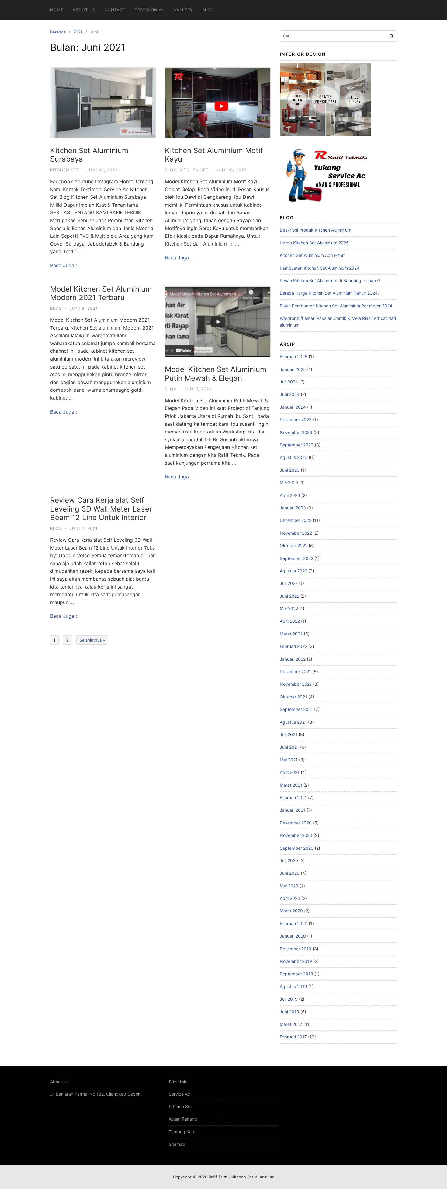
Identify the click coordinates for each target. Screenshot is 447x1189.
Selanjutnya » (92, 640)
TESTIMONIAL (149, 9)
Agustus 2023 (293, 457)
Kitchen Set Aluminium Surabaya (89, 155)
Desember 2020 (296, 822)
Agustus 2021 (293, 722)
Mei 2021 (289, 759)
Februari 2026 (293, 356)
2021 (77, 32)
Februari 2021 (293, 797)
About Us (59, 1081)
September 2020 (297, 848)
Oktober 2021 (293, 696)
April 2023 (290, 495)
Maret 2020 (291, 910)
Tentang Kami (182, 1131)
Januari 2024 (293, 407)
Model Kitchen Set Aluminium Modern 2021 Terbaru (101, 293)
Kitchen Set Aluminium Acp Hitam (313, 255)
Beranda (58, 32)
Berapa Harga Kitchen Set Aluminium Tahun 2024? (330, 293)
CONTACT (115, 9)
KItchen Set (180, 1106)
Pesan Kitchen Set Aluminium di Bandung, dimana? (330, 280)
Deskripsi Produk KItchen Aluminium (315, 230)
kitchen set (64, 169)
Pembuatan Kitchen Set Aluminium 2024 (319, 268)
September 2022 (296, 558)
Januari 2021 (292, 810)
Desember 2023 (296, 419)
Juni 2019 (289, 1011)
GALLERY (183, 9)
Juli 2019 (289, 999)
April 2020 (290, 898)
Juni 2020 (290, 873)
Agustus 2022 (293, 570)
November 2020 (296, 835)
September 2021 (296, 709)
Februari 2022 (293, 646)
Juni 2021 (289, 747)
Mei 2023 (289, 482)
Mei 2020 (289, 885)
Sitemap (177, 1144)
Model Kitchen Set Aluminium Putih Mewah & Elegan (215, 374)
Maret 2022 (291, 633)
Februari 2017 (293, 1036)
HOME (57, 9)
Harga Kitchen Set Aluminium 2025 (314, 242)
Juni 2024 (290, 394)
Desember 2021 (295, 671)
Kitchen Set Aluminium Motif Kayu (214, 155)
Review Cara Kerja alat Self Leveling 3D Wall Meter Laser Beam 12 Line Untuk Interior (101, 509)
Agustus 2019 (293, 986)
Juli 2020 (289, 860)
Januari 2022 (293, 659)
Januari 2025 (293, 369)
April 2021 (290, 772)
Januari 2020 (293, 936)
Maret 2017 (291, 1024)
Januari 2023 (293, 507)
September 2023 (297, 444)
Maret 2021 (291, 785)
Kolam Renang (183, 1118)
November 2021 (296, 684)
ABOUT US (84, 9)
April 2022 (290, 621)
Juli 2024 (289, 381)
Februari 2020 (293, 923)
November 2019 (296, 961)
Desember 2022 (295, 520)
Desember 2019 (295, 948)
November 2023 (296, 432)
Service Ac (179, 1093)
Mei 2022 (289, 608)
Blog (171, 169)
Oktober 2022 (293, 545)
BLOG (208, 9)
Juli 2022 (289, 583)
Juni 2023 (290, 470)
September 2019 (296, 973)
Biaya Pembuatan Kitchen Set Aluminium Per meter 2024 (336, 305)
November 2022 (296, 533)
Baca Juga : (63, 265)
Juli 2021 (288, 734)
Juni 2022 (289, 596)
